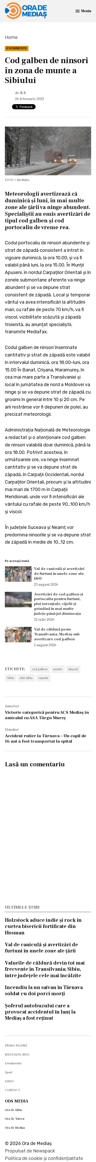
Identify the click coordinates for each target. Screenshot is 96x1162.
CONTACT (12, 1090)
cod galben (40, 669)
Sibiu (10, 678)
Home (11, 37)
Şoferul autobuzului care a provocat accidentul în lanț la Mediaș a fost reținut (40, 1012)
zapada (43, 678)
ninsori (73, 669)
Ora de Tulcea (14, 1119)
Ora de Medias (15, 1128)
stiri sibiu (26, 678)
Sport (9, 1072)
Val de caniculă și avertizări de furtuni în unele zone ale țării (59, 573)
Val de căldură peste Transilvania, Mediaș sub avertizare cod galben (57, 634)
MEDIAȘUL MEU (17, 1054)
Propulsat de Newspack (30, 1151)
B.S (23, 92)
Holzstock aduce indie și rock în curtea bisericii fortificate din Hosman (43, 926)
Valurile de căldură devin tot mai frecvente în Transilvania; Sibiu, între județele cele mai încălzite (45, 969)
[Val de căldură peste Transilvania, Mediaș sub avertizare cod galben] (18, 636)
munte (57, 669)
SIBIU (9, 1081)
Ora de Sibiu (13, 1110)
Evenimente (16, 48)
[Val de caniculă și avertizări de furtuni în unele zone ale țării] (18, 575)
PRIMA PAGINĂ (16, 1045)
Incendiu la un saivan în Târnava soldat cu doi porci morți (44, 990)
